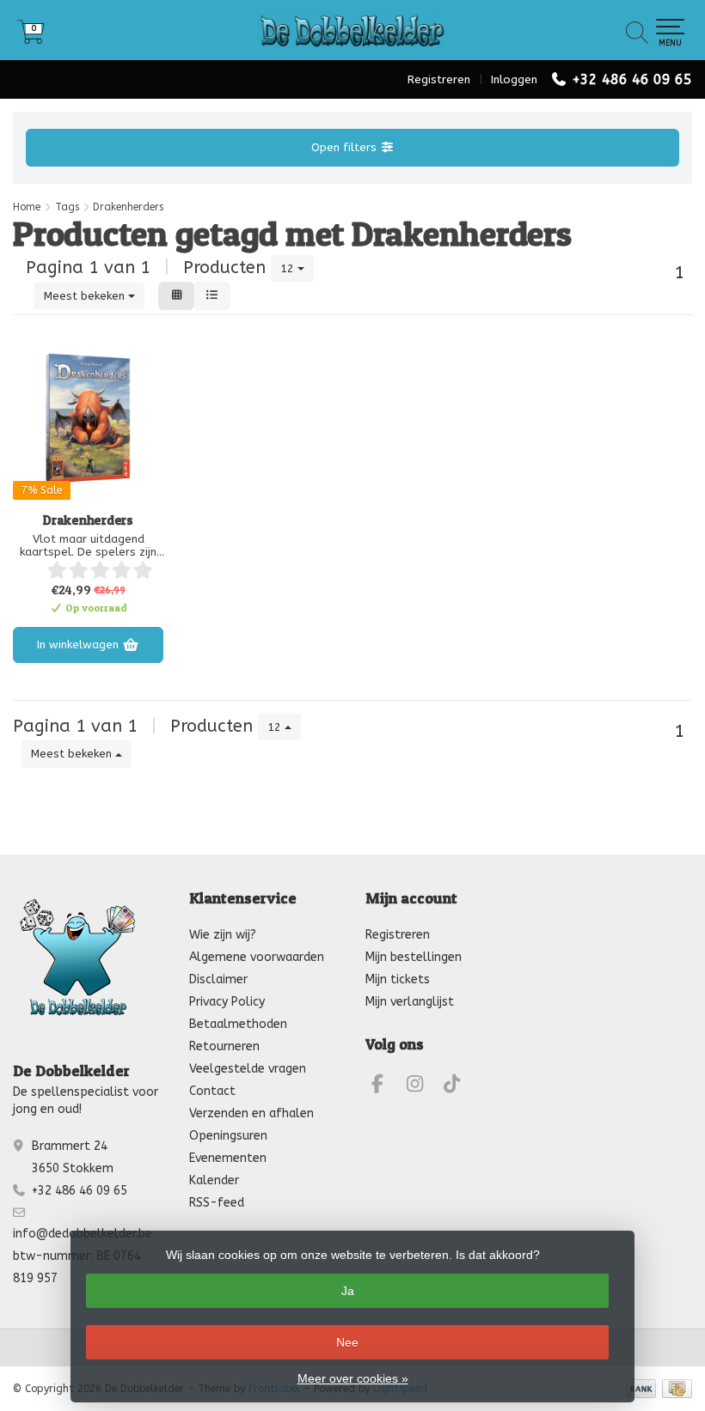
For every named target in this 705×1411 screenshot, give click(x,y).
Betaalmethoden (238, 1024)
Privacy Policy (227, 1001)
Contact (212, 1091)
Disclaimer (218, 979)
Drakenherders (88, 520)
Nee (347, 1342)
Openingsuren (228, 1135)
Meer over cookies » (352, 1378)
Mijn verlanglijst (409, 1001)
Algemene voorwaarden (256, 957)
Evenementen (228, 1158)
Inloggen (514, 79)
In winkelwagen (79, 644)
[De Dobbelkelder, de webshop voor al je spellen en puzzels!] (352, 30)
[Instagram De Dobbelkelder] (422, 1087)
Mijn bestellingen (413, 957)
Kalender (214, 1180)
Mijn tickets (397, 979)
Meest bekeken (86, 295)
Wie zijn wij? (222, 934)
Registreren (439, 79)
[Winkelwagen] (31, 38)
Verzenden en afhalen (251, 1113)
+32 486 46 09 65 (632, 79)
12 (288, 268)
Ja (347, 1291)
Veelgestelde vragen (247, 1068)
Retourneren (224, 1046)
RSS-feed (216, 1202)
